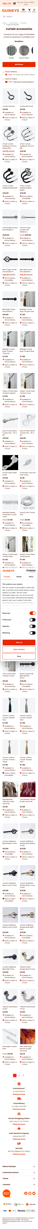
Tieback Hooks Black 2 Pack (10, 1008)
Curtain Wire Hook (26, 106)
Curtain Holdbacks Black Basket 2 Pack (10, 842)
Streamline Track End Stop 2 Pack (27, 474)
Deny (19, 656)
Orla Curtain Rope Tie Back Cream (9, 675)
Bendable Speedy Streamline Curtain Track (9, 514)
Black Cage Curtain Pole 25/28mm (10, 271)
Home (4, 23)
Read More (19, 41)
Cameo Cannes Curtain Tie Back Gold (26, 759)
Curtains (23, 23)
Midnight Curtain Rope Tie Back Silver (27, 350)
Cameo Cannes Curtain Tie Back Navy (9, 718)
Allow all (19, 642)
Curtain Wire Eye (9, 106)
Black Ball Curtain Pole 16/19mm (9, 310)
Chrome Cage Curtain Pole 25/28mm (25, 230)
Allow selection (19, 649)
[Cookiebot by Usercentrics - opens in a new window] (27, 570)
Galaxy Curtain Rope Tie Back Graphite (10, 392)
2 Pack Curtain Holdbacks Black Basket (26, 188)
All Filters (19, 64)
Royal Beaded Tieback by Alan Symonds (8, 801)
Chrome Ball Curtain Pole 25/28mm (10, 229)
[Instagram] (29, 1193)
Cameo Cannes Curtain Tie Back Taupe (9, 759)
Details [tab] (19, 577)
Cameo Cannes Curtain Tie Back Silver (26, 718)
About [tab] (31, 577)
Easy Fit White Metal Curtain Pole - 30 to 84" (27, 433)
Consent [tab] (7, 577)
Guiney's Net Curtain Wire (27, 513)
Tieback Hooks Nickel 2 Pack (27, 1008)
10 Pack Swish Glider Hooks (10, 474)
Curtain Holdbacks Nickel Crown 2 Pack (10, 926)
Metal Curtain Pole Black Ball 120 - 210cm (26, 676)
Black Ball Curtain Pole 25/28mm (26, 271)
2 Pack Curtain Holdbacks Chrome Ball (27, 146)
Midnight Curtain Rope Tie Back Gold (27, 310)
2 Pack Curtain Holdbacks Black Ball (10, 187)
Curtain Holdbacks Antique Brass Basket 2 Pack (27, 843)
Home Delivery (11, 71)
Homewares (13, 23)
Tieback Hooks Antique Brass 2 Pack (27, 968)
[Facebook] (25, 1193)
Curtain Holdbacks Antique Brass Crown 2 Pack (27, 885)
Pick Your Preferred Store (23, 82)
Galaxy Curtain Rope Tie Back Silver (10, 555)
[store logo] (10, 10)
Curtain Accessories (12, 25)
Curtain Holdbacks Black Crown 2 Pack (10, 884)
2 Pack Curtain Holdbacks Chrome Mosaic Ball (10, 146)
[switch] (33, 619)
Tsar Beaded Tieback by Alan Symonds (27, 800)
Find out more (19, 1094)
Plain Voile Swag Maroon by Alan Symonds (25, 1048)
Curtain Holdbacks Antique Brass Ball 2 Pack (27, 927)
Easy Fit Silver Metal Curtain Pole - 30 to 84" (10, 433)
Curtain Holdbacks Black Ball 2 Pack (9, 968)
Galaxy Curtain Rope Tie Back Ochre (27, 392)
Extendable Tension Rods (10, 1047)
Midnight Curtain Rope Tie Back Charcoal (9, 351)
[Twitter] (33, 1193)
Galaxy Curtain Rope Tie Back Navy (27, 555)
